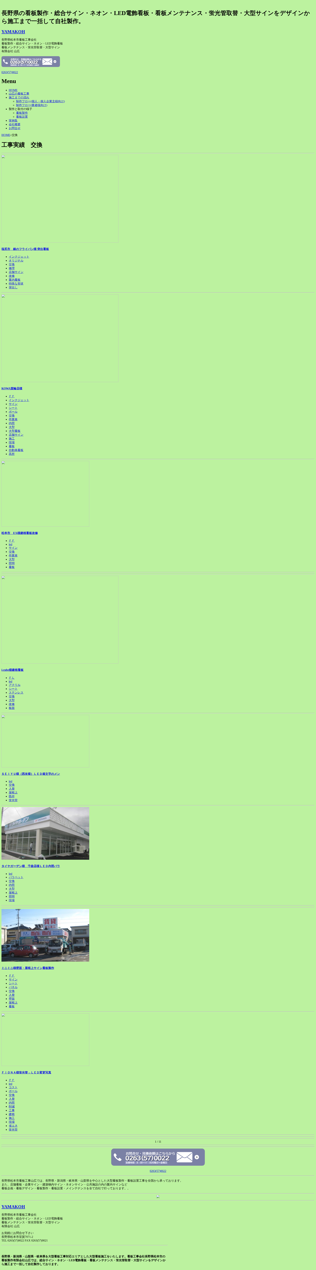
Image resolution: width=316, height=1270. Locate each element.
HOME (13, 90)
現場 (12, 442)
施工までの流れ (19, 97)
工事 (12, 1110)
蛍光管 (13, 800)
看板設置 (22, 116)
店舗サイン (16, 272)
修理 (12, 268)
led (10, 544)
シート (13, 407)
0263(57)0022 (9, 72)
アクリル (14, 684)
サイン (13, 404)
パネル (13, 987)
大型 (12, 427)
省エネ (13, 1125)
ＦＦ (12, 396)
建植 (12, 1114)
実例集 (13, 120)
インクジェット (19, 256)
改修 (12, 275)
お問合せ (14, 128)
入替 (12, 788)
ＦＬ (12, 677)
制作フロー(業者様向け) (31, 105)
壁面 (12, 998)
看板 (12, 446)
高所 (12, 453)
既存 (12, 796)
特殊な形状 (16, 283)
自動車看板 (16, 450)
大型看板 (14, 430)
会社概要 (14, 124)
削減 (12, 1106)
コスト (13, 1087)
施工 (12, 438)
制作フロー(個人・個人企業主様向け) (40, 101)
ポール (13, 411)
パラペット (16, 877)
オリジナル (16, 260)
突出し (13, 287)
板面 (12, 707)
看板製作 (22, 112)
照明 (12, 563)
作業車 (13, 419)
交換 (12, 264)
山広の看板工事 (19, 93)
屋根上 (13, 792)
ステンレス (16, 692)
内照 (12, 423)
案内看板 (14, 279)
